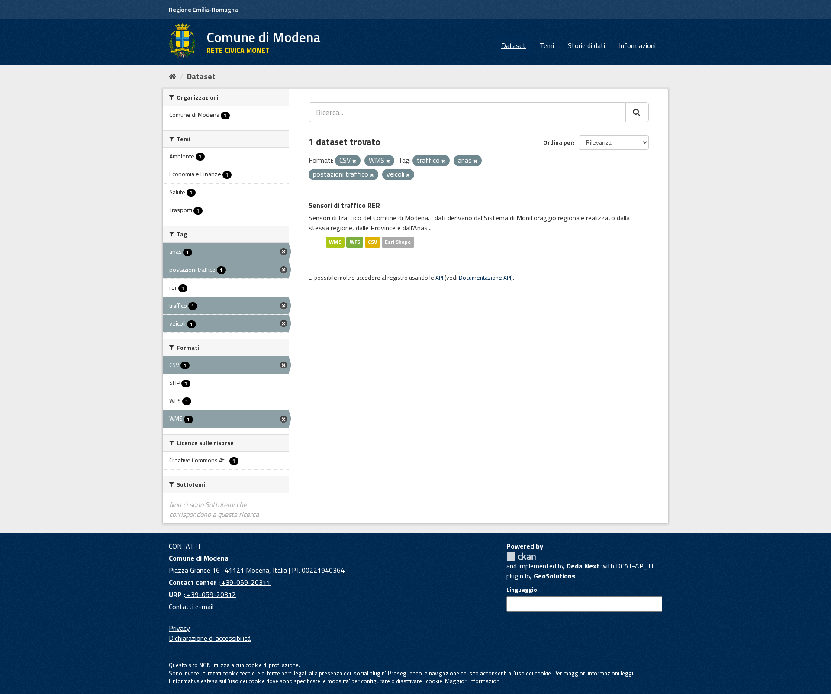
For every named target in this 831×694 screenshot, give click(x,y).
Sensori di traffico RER (344, 205)
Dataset (513, 45)
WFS (355, 242)
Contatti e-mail (191, 606)
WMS (335, 242)
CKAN (521, 556)
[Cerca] (637, 112)
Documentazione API (485, 277)
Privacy (179, 628)
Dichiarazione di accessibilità (210, 638)
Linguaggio (521, 589)
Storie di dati (586, 45)
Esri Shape (398, 242)
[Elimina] (354, 161)
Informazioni (637, 45)
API (439, 277)
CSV (372, 242)
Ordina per (558, 142)
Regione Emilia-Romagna (203, 9)
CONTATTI (184, 546)
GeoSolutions (554, 576)
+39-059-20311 (245, 582)
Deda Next (583, 566)
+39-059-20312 (210, 594)
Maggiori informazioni (473, 681)
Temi (547, 45)
